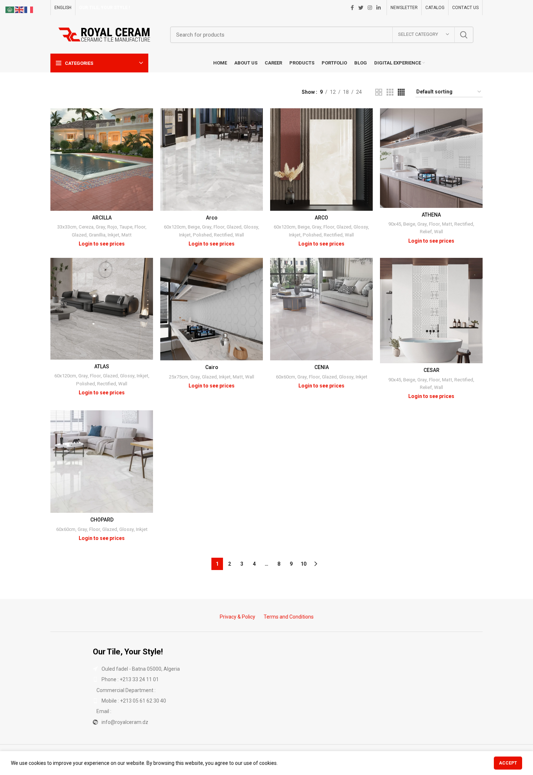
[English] (19, 9)
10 (303, 564)
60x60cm (285, 377)
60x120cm (175, 227)
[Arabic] (10, 9)
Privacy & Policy (237, 617)
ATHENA (431, 215)
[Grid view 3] (390, 92)
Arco (212, 218)
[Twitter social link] (360, 7)
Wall (239, 235)
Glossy (251, 227)
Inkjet (113, 235)
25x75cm (178, 377)
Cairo (211, 367)
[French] (29, 9)
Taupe (125, 227)
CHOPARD (101, 520)
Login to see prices (102, 244)
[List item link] (266, 679)
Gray (100, 227)
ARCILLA (102, 218)
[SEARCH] (464, 34)
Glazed (79, 235)
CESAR (431, 370)
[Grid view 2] (378, 92)
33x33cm (67, 227)
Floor (140, 227)
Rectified (223, 235)
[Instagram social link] (369, 7)
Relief (426, 231)
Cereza (86, 227)
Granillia (97, 235)
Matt (126, 235)
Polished (202, 235)
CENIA (321, 367)
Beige (194, 227)
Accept (508, 763)
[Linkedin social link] (378, 7)
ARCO (321, 218)
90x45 (394, 224)
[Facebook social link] (352, 7)
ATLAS (101, 366)
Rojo (112, 227)
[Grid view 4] (401, 92)
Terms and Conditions (289, 617)
